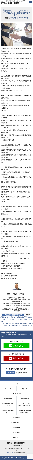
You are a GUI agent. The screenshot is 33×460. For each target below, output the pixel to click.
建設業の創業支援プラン (8, 404)
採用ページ (16, 432)
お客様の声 (16, 418)
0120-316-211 (17, 370)
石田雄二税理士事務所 (10, 3)
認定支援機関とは (16, 422)
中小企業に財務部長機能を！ (13, 315)
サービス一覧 (16, 394)
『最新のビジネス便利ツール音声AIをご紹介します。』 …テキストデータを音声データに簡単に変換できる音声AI (16, 319)
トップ (16, 384)
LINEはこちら (17, 345)
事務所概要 (16, 427)
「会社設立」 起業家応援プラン (8, 411)
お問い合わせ (17, 358)
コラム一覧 (8, 389)
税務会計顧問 (8, 399)
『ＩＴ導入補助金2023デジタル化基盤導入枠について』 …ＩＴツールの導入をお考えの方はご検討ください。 (16, 324)
